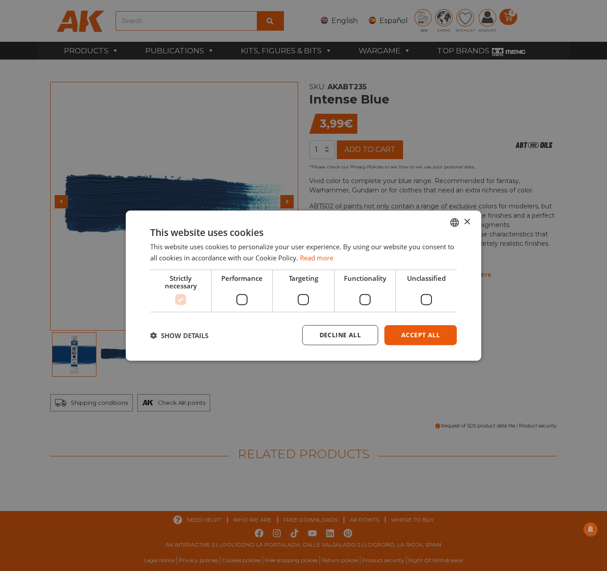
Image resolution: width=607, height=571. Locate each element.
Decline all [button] (340, 335)
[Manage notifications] (590, 529)
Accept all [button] (420, 335)
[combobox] (454, 222)
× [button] (466, 222)
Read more (316, 257)
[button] (179, 335)
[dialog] (303, 285)
